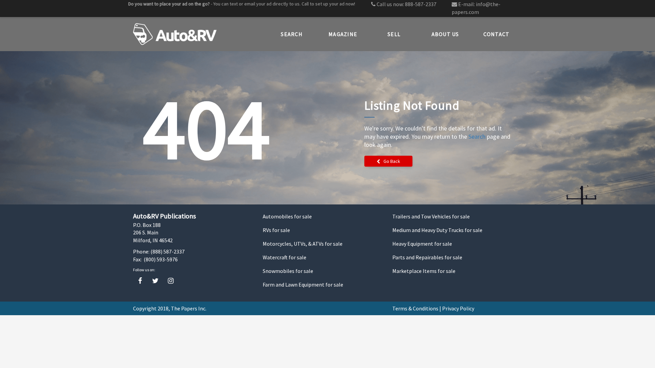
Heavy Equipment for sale (422, 243)
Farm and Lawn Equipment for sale (303, 284)
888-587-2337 (420, 4)
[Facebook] (140, 281)
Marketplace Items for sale (423, 270)
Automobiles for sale (287, 216)
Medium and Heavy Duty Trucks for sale (437, 230)
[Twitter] (155, 281)
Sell (394, 34)
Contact (496, 34)
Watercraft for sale (284, 257)
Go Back (391, 161)
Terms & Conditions (415, 308)
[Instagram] (171, 281)
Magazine (343, 34)
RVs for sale (276, 230)
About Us (445, 34)
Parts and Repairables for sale (427, 257)
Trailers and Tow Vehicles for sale (431, 216)
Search (292, 34)
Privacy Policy (458, 308)
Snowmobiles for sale (288, 270)
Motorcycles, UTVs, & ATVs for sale (303, 243)
